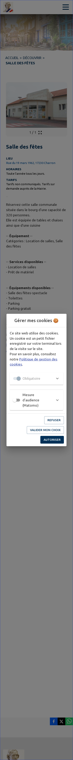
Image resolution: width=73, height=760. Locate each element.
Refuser (54, 420)
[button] (36, 378)
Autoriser (52, 439)
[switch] (14, 400)
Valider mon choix (45, 430)
